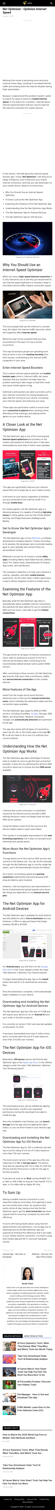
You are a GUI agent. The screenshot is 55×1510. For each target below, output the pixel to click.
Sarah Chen (27, 1283)
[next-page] (8, 1420)
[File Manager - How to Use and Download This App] (9, 1397)
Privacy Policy (19, 1499)
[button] (51, 3)
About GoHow (27, 1502)
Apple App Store (30, 1062)
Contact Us (8, 1499)
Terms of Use (32, 1499)
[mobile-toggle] (4, 3)
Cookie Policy (44, 1499)
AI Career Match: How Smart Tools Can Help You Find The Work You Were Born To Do (32, 1371)
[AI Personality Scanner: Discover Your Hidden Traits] (9, 1384)
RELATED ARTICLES (12, 1336)
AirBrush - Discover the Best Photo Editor (42, 1255)
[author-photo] (27, 1280)
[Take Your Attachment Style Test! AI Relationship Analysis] (9, 1359)
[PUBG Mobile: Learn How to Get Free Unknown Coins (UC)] (9, 1410)
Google (34, 713)
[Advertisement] (27, 48)
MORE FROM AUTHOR (33, 1336)
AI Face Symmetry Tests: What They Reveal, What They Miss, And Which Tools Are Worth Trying (34, 1346)
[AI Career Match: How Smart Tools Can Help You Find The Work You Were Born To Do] (9, 1372)
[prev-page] (4, 1420)
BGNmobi (36, 538)
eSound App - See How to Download (14, 1255)
